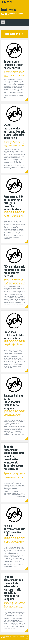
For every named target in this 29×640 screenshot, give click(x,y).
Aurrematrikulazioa (12, 541)
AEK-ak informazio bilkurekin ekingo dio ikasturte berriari (14, 271)
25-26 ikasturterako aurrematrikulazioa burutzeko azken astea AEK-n (14, 131)
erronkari (13, 474)
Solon (24, 636)
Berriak (5, 72)
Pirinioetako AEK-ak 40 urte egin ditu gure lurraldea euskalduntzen (14, 202)
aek (14, 143)
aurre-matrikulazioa (20, 143)
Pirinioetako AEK (13, 75)
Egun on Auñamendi (8, 605)
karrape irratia (15, 606)
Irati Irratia (8, 9)
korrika (20, 74)
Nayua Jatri (6, 477)
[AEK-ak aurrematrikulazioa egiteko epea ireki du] (14, 514)
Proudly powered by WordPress (9, 636)
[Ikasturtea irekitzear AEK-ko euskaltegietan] (14, 320)
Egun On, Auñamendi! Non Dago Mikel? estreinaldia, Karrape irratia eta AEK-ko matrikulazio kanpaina (13, 588)
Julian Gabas (14, 476)
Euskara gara (15, 74)
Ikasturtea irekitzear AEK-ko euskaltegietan (14, 335)
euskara (10, 74)
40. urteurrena (11, 215)
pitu (4, 609)
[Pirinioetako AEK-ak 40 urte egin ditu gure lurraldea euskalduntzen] (14, 185)
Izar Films (19, 605)
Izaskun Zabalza (19, 344)
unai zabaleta (9, 609)
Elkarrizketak (10, 72)
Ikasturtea (14, 282)
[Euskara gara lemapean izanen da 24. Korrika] (14, 50)
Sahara (18, 477)
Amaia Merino (21, 603)
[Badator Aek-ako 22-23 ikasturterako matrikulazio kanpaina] (14, 384)
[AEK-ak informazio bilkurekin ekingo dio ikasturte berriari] (14, 255)
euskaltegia (8, 344)
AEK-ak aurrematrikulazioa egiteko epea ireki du (14, 530)
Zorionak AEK (15, 216)
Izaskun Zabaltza (19, 215)
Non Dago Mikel (11, 607)
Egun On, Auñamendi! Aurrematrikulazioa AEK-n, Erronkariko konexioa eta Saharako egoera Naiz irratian (14, 457)
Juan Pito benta (7, 476)
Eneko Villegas (17, 71)
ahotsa (15, 603)
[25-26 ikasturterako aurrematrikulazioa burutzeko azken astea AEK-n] (14, 114)
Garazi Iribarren (7, 145)
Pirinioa (19, 142)
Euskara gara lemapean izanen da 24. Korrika (13, 64)
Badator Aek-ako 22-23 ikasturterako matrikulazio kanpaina (13, 401)
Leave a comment (18, 283)
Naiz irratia (19, 476)
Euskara (15, 72)
